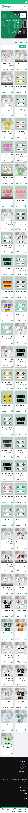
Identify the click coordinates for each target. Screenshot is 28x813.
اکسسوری (21, 42)
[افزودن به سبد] (12, 70)
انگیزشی (11, 17)
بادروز (26, 42)
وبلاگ (24, 799)
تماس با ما (24, 793)
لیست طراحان (23, 790)
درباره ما (24, 796)
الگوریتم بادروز (22, 46)
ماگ (16, 42)
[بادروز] (9, 6)
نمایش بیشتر (16, 27)
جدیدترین (15, 46)
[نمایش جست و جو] (25, 7)
